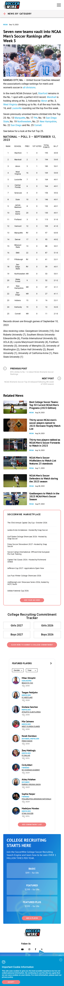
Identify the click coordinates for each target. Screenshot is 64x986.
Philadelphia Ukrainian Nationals (36, 799)
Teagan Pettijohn (30, 692)
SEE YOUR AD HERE (32, 600)
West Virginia (10, 104)
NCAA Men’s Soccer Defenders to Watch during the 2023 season (43, 478)
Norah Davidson (29, 736)
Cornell (38, 125)
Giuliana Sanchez (30, 707)
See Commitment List (32, 825)
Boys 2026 (47, 634)
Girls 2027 (17, 625)
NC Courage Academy (31, 770)
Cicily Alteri (27, 765)
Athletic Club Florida (31, 712)
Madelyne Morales (30, 808)
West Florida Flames (31, 726)
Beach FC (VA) (27, 683)
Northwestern (24, 121)
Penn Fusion (27, 741)
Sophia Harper (28, 794)
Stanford (42, 93)
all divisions (29, 87)
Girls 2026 (47, 625)
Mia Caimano (28, 721)
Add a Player (32, 918)
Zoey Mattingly (29, 750)
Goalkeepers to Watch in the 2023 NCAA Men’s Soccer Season (44, 496)
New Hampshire (48, 121)
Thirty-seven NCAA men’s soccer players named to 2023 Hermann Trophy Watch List (44, 424)
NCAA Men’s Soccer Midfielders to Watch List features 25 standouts (42, 460)
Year (29, 670)
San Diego (16, 125)
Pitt (35, 117)
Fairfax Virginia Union (31, 784)
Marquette (20, 117)
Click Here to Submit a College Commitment (32, 645)
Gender (17, 670)
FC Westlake (27, 697)
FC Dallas (26, 755)
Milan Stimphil (28, 678)
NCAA (5, 25)
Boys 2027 (17, 634)
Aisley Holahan (29, 779)
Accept (11, 982)
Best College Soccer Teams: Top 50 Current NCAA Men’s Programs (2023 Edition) (44, 405)
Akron (44, 100)
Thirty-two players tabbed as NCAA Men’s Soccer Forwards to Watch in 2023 (44, 442)
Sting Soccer (27, 813)
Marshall (51, 97)
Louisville (17, 108)
